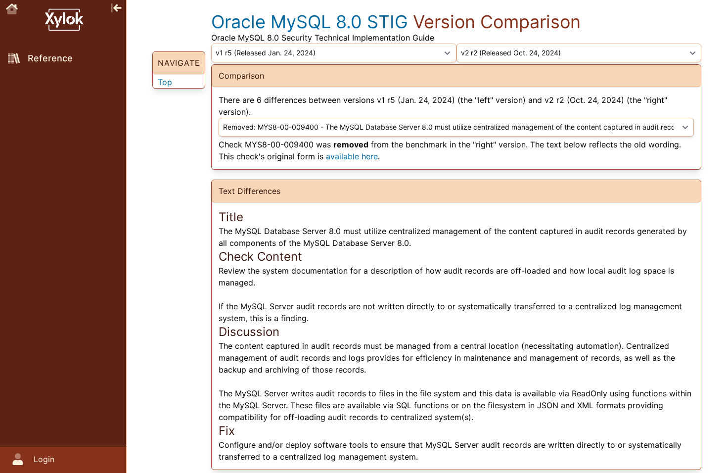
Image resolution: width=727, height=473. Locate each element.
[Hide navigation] (116, 7)
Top (165, 82)
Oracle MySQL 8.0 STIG (309, 22)
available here (352, 156)
